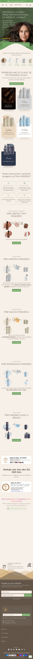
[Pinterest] (16, 649)
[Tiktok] (14, 649)
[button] (3, 5)
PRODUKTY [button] (4, 629)
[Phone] (24, 649)
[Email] (21, 649)
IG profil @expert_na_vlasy (18, 508)
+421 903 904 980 (9, 620)
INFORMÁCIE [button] (4, 637)
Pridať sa (28, 595)
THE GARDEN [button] (4, 633)
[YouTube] (19, 649)
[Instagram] (11, 649)
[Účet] (6, 5)
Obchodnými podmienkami (17, 597)
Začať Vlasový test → (17, 83)
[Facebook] (8, 649)
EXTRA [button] (3, 641)
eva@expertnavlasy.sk (10, 622)
